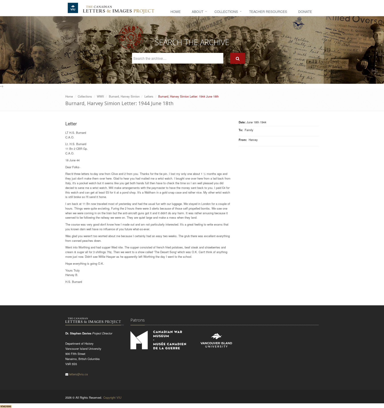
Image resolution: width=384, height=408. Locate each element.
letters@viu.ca (78, 374)
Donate (305, 11)
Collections (226, 11)
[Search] (237, 58)
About (197, 11)
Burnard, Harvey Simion (124, 96)
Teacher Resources (268, 11)
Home (175, 11)
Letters (148, 96)
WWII (100, 96)
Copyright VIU (112, 397)
